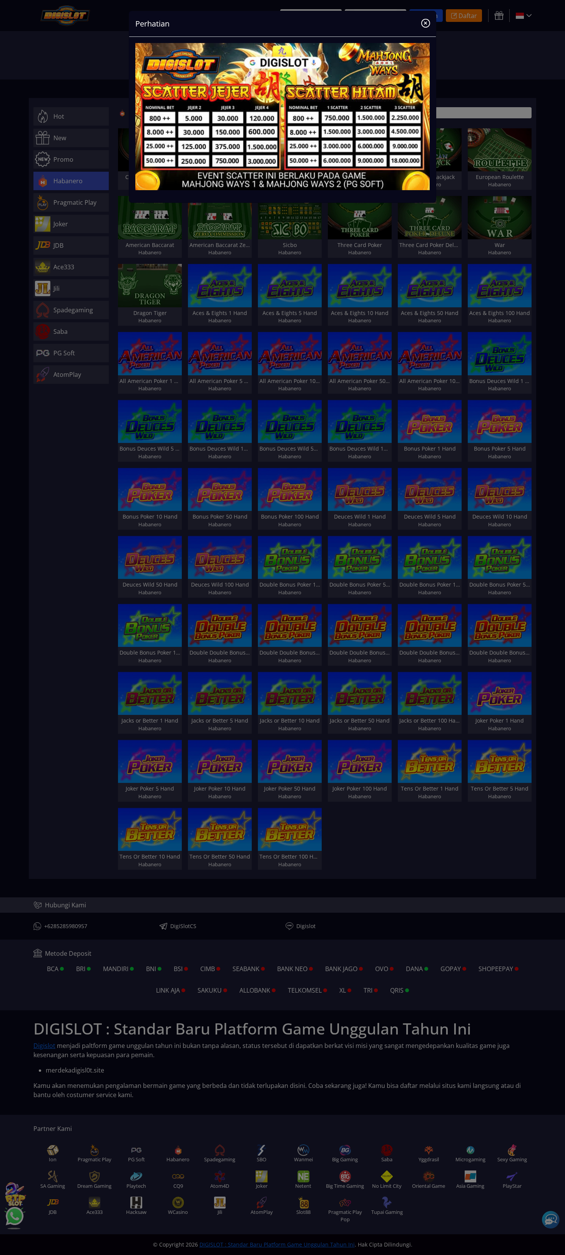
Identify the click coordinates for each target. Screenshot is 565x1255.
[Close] (425, 23)
